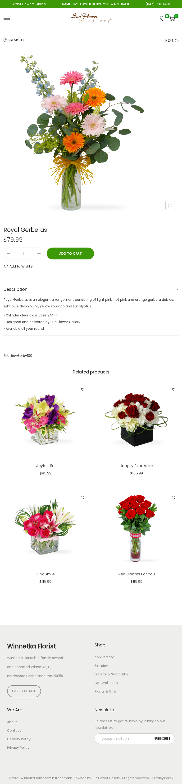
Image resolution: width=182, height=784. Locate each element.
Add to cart (70, 253)
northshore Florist (21, 676)
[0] (163, 18)
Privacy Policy (18, 747)
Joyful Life (45, 465)
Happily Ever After (136, 465)
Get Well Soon (106, 682)
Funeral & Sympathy (111, 674)
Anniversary (104, 657)
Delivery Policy (19, 739)
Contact (14, 730)
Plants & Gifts (106, 691)
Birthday (101, 665)
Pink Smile (45, 574)
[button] (19, 266)
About (12, 722)
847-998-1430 (24, 691)
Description (15, 289)
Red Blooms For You (136, 574)
